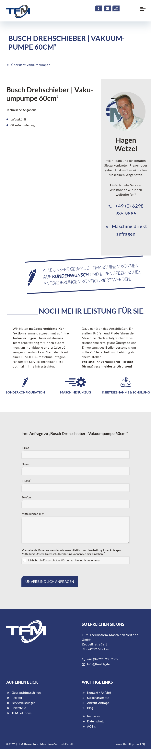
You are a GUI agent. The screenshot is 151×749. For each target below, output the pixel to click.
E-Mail (26, 480)
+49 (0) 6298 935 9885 (102, 659)
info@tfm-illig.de (98, 664)
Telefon (26, 497)
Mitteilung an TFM (33, 513)
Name (25, 464)
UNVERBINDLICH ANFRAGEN (49, 581)
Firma (25, 447)
